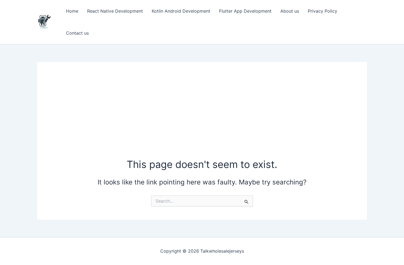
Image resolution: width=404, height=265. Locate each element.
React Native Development (115, 11)
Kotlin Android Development (181, 11)
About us (289, 11)
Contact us (77, 33)
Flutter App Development (245, 11)
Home (72, 11)
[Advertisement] (202, 116)
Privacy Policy (322, 11)
